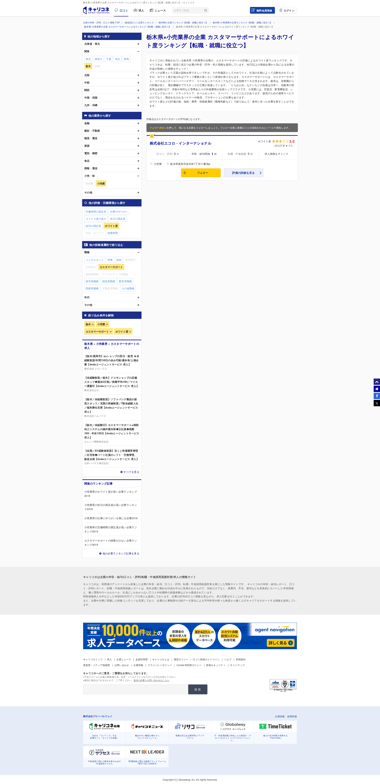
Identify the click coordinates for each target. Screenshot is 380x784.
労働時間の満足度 (96, 211)
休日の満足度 (117, 218)
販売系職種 (92, 281)
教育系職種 (125, 281)
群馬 (126, 59)
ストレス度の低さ (96, 218)
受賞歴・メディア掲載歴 (96, 665)
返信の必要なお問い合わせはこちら (151, 680)
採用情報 (292, 716)
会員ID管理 (142, 659)
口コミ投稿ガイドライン (206, 659)
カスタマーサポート (97, 331)
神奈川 (98, 59)
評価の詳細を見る (243, 173)
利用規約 (241, 659)
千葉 (108, 59)
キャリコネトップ (93, 659)
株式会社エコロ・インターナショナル (180, 143)
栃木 (88, 324)
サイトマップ (237, 665)
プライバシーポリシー (160, 665)
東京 (88, 59)
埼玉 (117, 59)
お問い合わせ (121, 665)
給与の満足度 (93, 226)
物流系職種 (108, 281)
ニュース (160, 10)
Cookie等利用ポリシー (189, 665)
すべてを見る (131, 472)
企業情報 (138, 665)
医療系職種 (92, 288)
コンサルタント (95, 260)
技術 (119, 260)
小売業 (101, 324)
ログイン (289, 10)
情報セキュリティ (215, 665)
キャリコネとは (160, 659)
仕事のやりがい (119, 211)
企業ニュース (123, 659)
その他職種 (128, 288)
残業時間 (112, 233)
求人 (141, 10)
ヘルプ (227, 659)
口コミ (124, 10)
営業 (110, 260)
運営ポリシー (181, 659)
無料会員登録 (264, 10)
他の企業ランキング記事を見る (121, 553)
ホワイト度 (121, 331)
